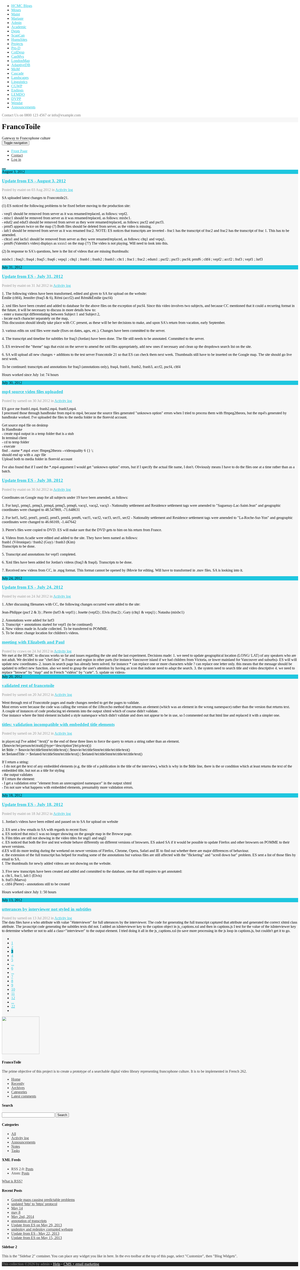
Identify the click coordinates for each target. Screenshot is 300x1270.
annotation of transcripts (29, 1221)
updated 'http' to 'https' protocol (34, 1204)
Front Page (19, 151)
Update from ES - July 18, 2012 (32, 804)
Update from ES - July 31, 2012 (32, 276)
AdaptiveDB (20, 65)
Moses (16, 10)
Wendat (16, 103)
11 (13, 994)
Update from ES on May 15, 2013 (36, 1238)
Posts (29, 1169)
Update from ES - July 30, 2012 (32, 480)
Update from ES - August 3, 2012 (34, 180)
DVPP (16, 99)
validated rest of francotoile (28, 685)
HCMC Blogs (21, 6)
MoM (15, 69)
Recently (17, 1084)
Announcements (23, 107)
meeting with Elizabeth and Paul (33, 642)
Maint (15, 14)
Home (15, 1079)
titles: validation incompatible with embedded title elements (58, 724)
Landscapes (20, 78)
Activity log (64, 190)
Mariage (17, 18)
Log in (16, 159)
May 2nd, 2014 (22, 1217)
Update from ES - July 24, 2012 (32, 587)
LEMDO (18, 94)
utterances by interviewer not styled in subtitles (46, 909)
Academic (18, 27)
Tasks (15, 1151)
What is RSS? (12, 1181)
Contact (17, 155)
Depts (15, 31)
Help (56, 1264)
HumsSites (19, 40)
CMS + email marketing (81, 1264)
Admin (16, 23)
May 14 (17, 1208)
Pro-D (15, 48)
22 (13, 1006)
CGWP (16, 86)
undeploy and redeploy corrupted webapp (42, 1229)
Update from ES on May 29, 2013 (36, 1225)
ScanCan (18, 35)
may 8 (15, 1212)
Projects (17, 44)
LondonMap (20, 61)
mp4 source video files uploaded (32, 391)
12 (13, 998)
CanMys (17, 56)
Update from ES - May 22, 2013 (35, 1233)
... (12, 964)
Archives (18, 1088)
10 (13, 989)
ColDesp (17, 52)
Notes (15, 1146)
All (13, 1134)
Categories (19, 1092)
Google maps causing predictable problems (43, 1200)
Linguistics (19, 82)
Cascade (17, 73)
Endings (17, 90)
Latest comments (23, 1096)
